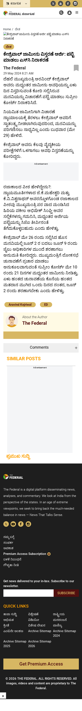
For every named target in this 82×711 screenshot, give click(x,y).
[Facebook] (21, 524)
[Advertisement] (42, 174)
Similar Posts (24, 358)
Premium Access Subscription (25, 554)
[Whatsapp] (28, 524)
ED (46, 305)
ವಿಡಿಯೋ (33, 620)
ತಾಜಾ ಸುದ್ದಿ (9, 614)
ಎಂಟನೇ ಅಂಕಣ (13, 631)
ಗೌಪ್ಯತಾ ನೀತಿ (11, 565)
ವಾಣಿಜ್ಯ (57, 625)
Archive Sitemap (39, 631)
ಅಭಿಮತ (8, 620)
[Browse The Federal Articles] (11, 321)
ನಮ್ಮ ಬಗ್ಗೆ (8, 537)
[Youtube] (13, 524)
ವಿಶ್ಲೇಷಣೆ (33, 614)
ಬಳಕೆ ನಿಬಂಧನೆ (12, 559)
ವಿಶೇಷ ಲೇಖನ (36, 625)
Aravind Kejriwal (20, 305)
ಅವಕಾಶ (8, 548)
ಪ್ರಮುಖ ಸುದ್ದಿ (17, 456)
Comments (39, 347)
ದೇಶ (9, 47)
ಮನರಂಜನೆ (60, 620)
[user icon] (69, 12)
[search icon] (61, 12)
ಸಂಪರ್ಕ (8, 543)
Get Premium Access (41, 664)
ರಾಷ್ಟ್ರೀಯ (59, 614)
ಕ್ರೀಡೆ (6, 625)
